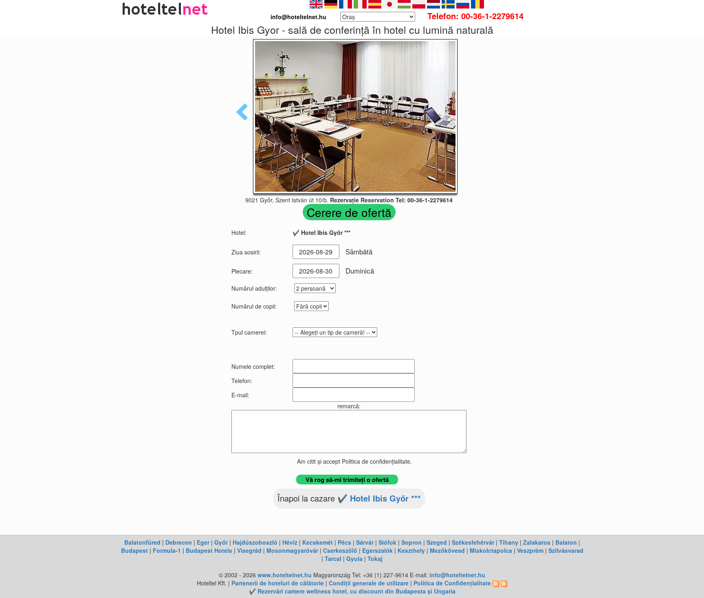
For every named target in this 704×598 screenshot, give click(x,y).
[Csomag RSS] (504, 583)
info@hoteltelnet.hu (457, 575)
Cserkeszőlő (340, 550)
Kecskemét (317, 542)
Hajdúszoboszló (255, 542)
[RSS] (496, 583)
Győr (221, 542)
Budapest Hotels (209, 550)
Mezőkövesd (447, 550)
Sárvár (365, 542)
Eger (203, 542)
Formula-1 (167, 550)
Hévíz (289, 542)
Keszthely (411, 550)
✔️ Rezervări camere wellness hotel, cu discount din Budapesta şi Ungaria (352, 591)
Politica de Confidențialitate (452, 583)
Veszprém (530, 550)
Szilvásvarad (565, 550)
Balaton (566, 542)
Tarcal (333, 558)
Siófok (387, 542)
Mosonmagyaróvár (292, 550)
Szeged (437, 542)
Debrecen (178, 542)
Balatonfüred (142, 542)
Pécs (344, 542)
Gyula (354, 558)
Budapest (134, 550)
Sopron (411, 542)
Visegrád (249, 550)
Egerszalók (377, 550)
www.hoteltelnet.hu (284, 575)
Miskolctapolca (491, 550)
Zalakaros (536, 542)
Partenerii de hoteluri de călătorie (277, 583)
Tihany (508, 542)
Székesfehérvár (473, 542)
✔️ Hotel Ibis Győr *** (379, 498)
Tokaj (375, 558)
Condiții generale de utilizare (369, 583)
